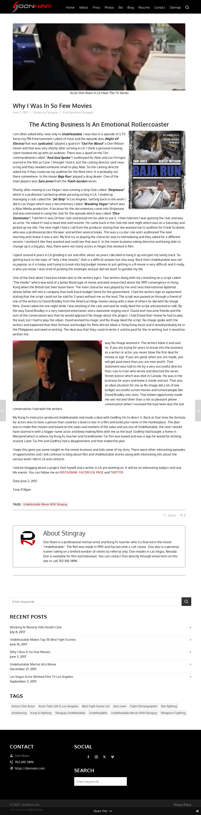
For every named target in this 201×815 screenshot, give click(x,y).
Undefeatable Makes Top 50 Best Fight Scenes (43, 640)
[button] (186, 601)
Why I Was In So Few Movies (30, 652)
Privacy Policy (182, 804)
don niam (119, 706)
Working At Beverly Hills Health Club (36, 627)
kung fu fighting (40, 713)
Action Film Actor (23, 706)
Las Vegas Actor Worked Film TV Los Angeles (41, 677)
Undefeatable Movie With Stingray (45, 504)
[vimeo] (112, 756)
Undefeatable (98, 713)
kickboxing (19, 713)
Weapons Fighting (173, 713)
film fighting (169, 706)
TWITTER (116, 472)
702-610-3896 (24, 762)
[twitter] (104, 756)
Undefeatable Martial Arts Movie (33, 664)
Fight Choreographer (143, 706)
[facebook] (88, 756)
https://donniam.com (30, 768)
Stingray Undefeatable (70, 713)
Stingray (52, 112)
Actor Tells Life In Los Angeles (58, 706)
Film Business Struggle (78, 112)
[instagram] (96, 756)
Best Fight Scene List (96, 706)
